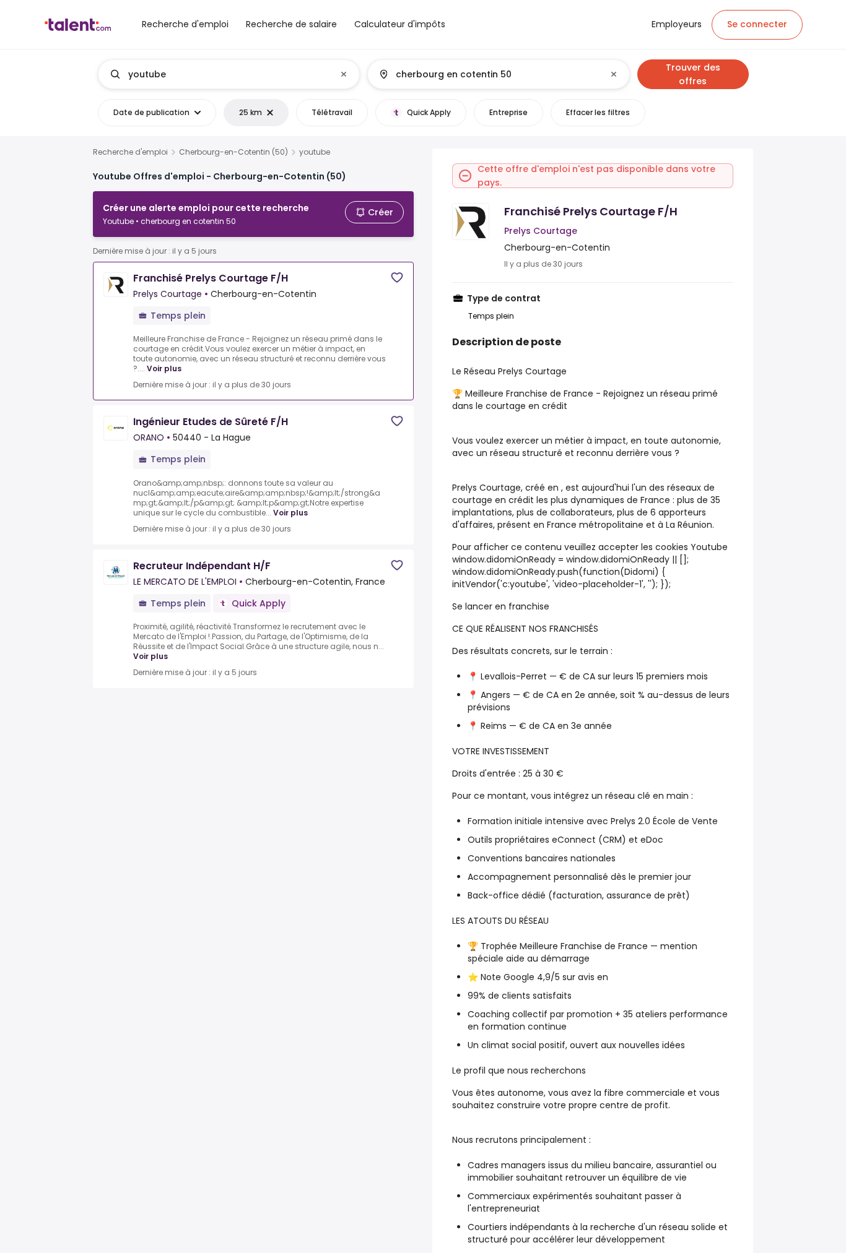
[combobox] (228, 74)
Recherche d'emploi (130, 152)
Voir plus (164, 368)
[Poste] (218, 74)
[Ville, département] (488, 74)
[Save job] (397, 277)
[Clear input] (343, 74)
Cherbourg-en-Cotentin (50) (233, 152)
